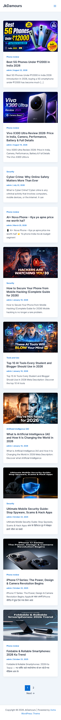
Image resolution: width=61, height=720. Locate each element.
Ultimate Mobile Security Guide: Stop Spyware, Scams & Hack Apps (29, 510)
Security (10, 172)
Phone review (13, 57)
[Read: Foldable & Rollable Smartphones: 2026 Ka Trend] (30, 625)
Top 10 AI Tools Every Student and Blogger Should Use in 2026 (29, 364)
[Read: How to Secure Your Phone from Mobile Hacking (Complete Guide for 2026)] (30, 262)
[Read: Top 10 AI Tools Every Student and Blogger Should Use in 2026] (30, 337)
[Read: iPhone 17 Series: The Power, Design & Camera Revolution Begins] (30, 554)
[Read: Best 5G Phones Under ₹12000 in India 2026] (30, 36)
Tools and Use (13, 358)
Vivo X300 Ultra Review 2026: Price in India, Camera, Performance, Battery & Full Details (30, 136)
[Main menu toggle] (55, 6)
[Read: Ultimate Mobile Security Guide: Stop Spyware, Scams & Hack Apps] (30, 482)
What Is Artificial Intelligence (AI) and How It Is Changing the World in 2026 (30, 437)
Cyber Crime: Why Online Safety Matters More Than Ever (28, 178)
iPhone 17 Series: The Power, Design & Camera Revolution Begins (30, 581)
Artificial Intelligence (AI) (18, 429)
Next (31, 693)
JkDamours (12, 6)
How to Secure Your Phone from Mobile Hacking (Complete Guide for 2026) (28, 292)
